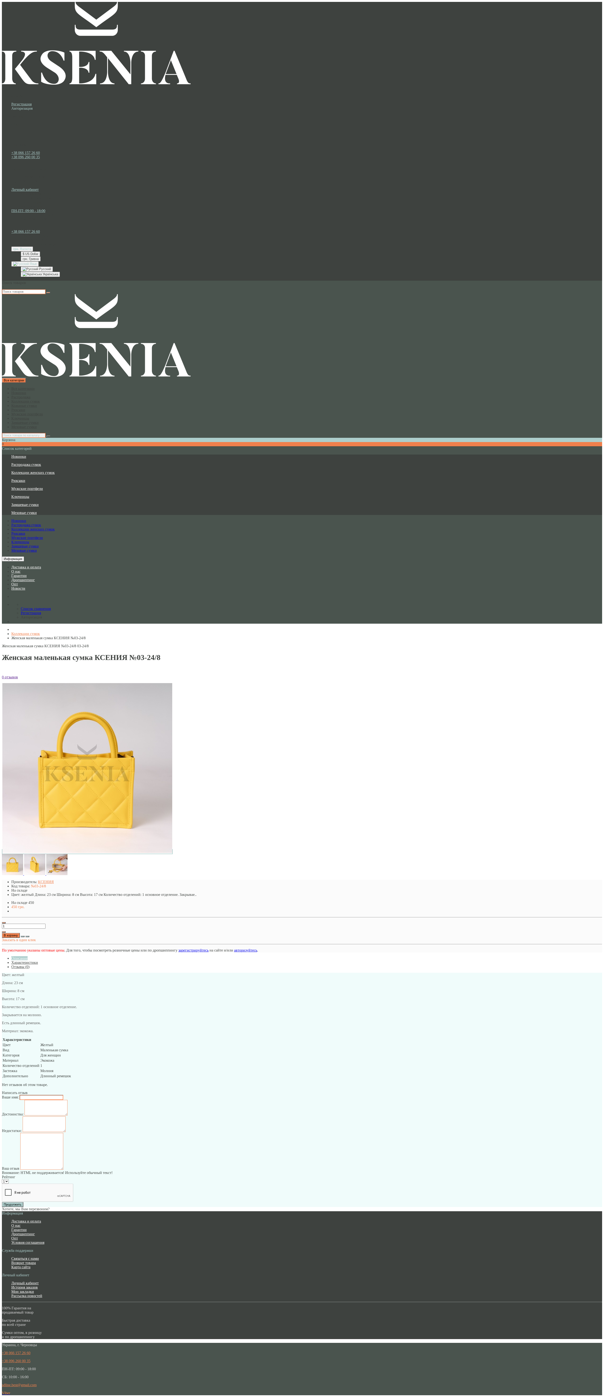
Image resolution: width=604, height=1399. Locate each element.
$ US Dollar (30, 254)
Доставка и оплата (26, 567)
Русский (44, 269)
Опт (14, 584)
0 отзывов (10, 677)
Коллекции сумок (25, 401)
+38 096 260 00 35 (25, 157)
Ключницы (20, 418)
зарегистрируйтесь (193, 950)
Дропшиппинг (23, 580)
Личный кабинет (25, 1283)
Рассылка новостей (26, 1296)
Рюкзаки (18, 410)
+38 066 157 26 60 (25, 153)
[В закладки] (23, 936)
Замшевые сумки (25, 423)
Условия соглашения (27, 1242)
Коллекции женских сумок (33, 473)
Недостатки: (12, 1131)
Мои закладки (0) (35, 194)
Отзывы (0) (20, 967)
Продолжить (12, 1204)
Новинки (18, 393)
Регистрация (21, 104)
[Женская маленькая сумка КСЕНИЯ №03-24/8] (87, 851)
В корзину (11, 935)
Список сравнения (36, 198)
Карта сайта (20, 1267)
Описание (19, 958)
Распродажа (20, 397)
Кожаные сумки (24, 406)
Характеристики (24, 963)
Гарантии (19, 576)
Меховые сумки (24, 427)
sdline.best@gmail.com (19, 1385)
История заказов (24, 1287)
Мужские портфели (27, 414)
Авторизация (22, 108)
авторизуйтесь (245, 950)
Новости (18, 588)
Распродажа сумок (26, 465)
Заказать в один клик (19, 940)
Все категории (23, 389)
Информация (13, 559)
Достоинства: (13, 1114)
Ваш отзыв (10, 1168)
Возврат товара (23, 1263)
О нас (16, 571)
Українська (50, 274)
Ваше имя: (10, 1097)
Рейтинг (8, 1177)
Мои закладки (22, 1292)
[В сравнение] (27, 936)
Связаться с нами (25, 1259)
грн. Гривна (31, 259)
